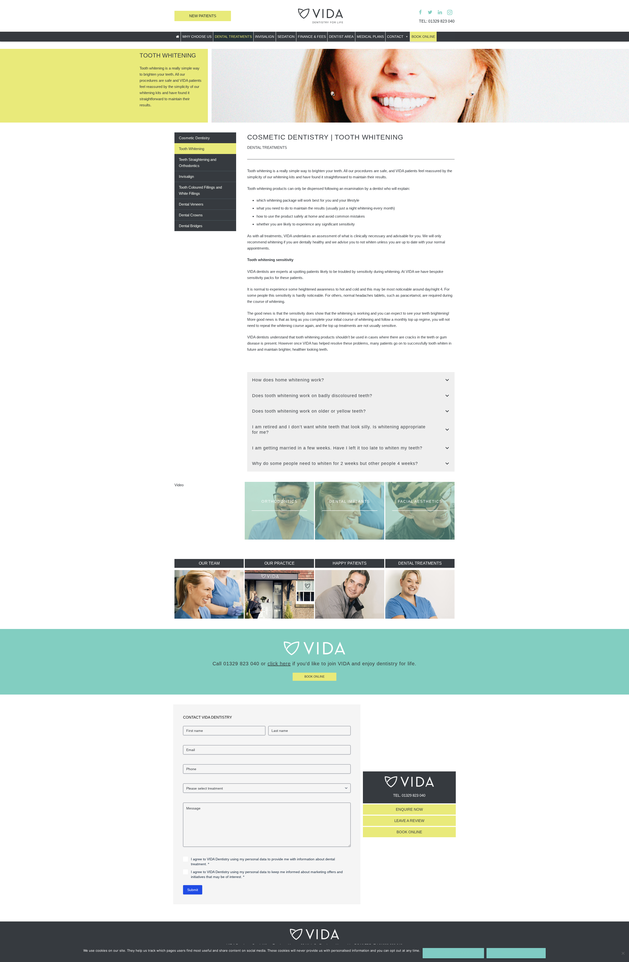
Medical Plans (370, 37)
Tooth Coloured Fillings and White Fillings (200, 190)
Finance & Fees (312, 37)
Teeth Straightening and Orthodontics (197, 162)
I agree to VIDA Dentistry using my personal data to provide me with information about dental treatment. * (263, 861)
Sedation (286, 37)
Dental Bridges (190, 226)
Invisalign (264, 37)
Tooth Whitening (191, 149)
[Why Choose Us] (314, 654)
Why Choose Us (197, 37)
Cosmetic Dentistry (194, 138)
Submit (192, 890)
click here (279, 663)
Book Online (423, 37)
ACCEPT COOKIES (453, 953)
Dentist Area (341, 37)
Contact (395, 37)
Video (179, 485)
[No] (622, 953)
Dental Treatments (233, 37)
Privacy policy (516, 953)
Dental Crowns (191, 215)
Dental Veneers (191, 204)
